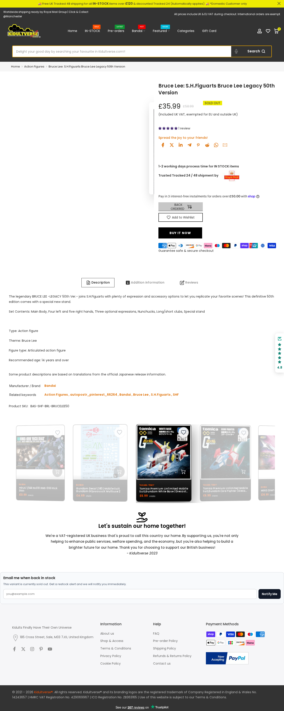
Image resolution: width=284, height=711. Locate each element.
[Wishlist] (268, 31)
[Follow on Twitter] (23, 649)
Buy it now (180, 233)
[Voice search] (236, 51)
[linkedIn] (180, 145)
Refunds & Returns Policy (172, 656)
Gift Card (209, 31)
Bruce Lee (141, 394)
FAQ (156, 633)
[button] (168, 128)
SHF (176, 394)
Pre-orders (116, 30)
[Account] (259, 31)
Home (72, 31)
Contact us (162, 663)
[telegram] (189, 145)
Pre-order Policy (165, 641)
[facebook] (162, 145)
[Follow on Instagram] (32, 649)
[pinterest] (198, 145)
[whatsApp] (216, 145)
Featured (160, 30)
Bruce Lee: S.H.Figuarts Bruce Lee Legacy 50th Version (87, 66)
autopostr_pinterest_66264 (93, 394)
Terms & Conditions (115, 648)
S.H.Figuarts (161, 394)
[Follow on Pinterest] (41, 649)
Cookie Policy (110, 663)
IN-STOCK (92, 30)
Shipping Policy (164, 648)
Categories (185, 31)
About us (107, 633)
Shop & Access (111, 641)
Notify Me (269, 594)
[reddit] (207, 145)
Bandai (138, 30)
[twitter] (171, 145)
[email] (225, 145)
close (5, 3)
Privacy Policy (110, 656)
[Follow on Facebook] (14, 649)
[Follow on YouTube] (50, 649)
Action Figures (34, 66)
